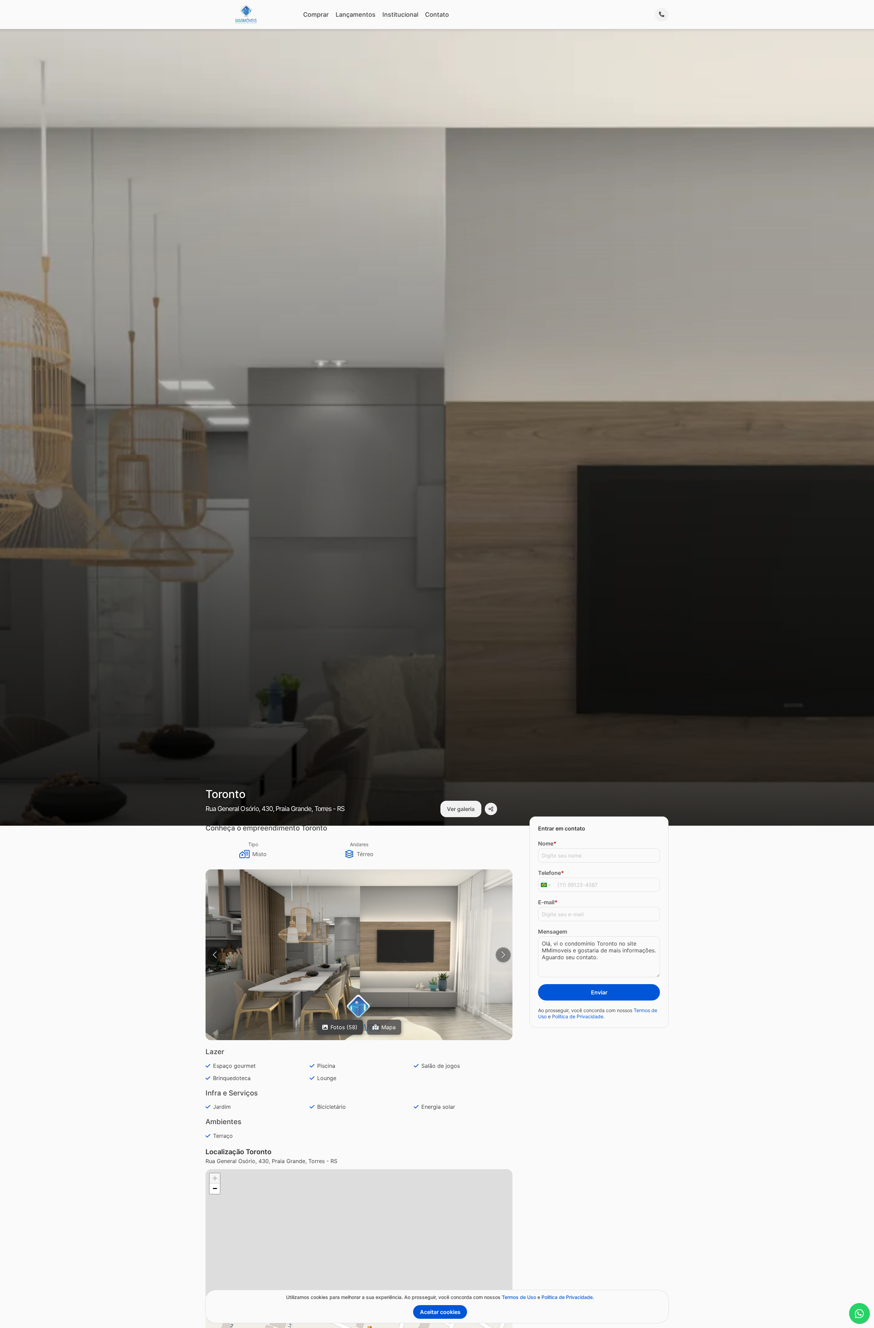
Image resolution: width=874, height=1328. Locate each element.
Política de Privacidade (577, 1016)
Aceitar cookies (440, 1312)
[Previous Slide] (214, 954)
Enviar (599, 992)
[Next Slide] (503, 954)
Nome (547, 843)
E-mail (548, 902)
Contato (437, 14)
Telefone (551, 872)
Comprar (316, 14)
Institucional (400, 14)
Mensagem (552, 931)
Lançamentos (356, 14)
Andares (359, 844)
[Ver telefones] (661, 15)
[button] (359, 955)
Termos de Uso (519, 1297)
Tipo (253, 844)
